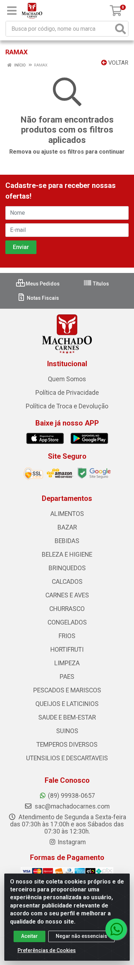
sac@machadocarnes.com (71, 806)
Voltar (117, 62)
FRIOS (67, 636)
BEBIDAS (67, 540)
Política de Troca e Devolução (67, 406)
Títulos (100, 284)
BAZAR (67, 527)
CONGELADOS (67, 622)
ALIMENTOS (67, 513)
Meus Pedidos (42, 284)
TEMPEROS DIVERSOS (67, 744)
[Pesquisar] (120, 28)
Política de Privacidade (67, 392)
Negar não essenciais (81, 936)
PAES (67, 676)
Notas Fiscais (42, 298)
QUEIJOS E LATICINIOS (67, 703)
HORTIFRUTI (67, 649)
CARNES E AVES (67, 595)
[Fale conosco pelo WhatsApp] (116, 929)
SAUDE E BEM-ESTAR (67, 717)
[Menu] (11, 10)
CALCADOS (67, 581)
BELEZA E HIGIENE (67, 554)
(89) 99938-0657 (71, 795)
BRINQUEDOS (67, 568)
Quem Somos (67, 379)
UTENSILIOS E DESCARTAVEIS (67, 758)
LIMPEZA (67, 663)
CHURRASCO (67, 608)
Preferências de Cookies (47, 950)
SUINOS (67, 731)
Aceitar (29, 936)
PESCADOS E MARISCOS (67, 690)
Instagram (72, 842)
